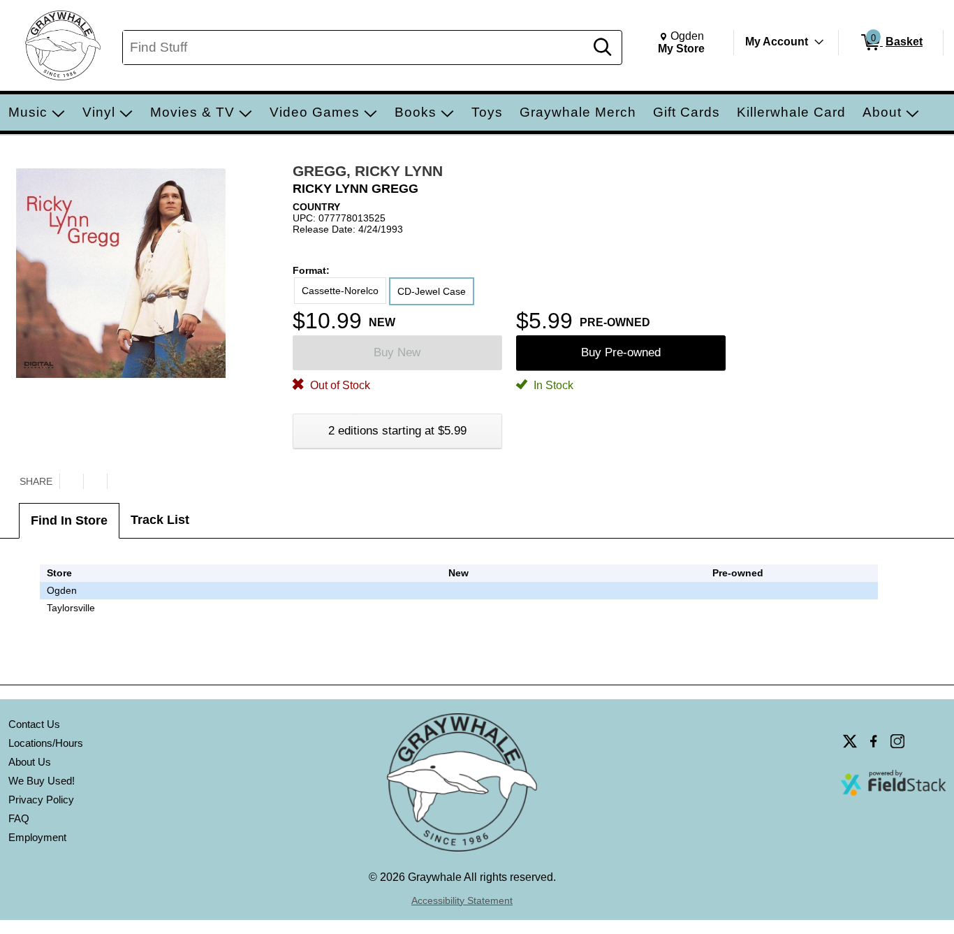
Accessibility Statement (462, 900)
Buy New (397, 352)
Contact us (34, 724)
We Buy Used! (41, 781)
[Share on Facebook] (95, 481)
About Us (29, 762)
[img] (738, 590)
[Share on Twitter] (71, 481)
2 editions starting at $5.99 (397, 430)
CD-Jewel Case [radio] (431, 291)
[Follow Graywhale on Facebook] (873, 741)
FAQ (18, 818)
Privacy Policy (41, 799)
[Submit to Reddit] (118, 481)
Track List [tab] (160, 520)
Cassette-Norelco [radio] (340, 290)
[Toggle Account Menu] (819, 42)
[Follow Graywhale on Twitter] (849, 741)
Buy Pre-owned (621, 352)
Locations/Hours (45, 743)
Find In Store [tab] (69, 520)
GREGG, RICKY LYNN (368, 171)
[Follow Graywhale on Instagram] (897, 741)
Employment (37, 837)
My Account (776, 42)
